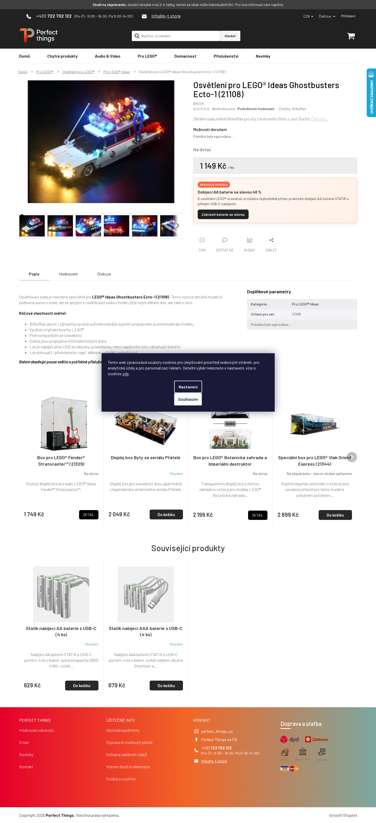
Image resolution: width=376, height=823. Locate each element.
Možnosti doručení (210, 129)
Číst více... (320, 118)
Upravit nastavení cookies (142, 815)
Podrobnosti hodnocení (255, 108)
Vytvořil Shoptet (343, 815)
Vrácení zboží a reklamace (128, 766)
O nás (24, 742)
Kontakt (26, 766)
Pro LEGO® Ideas (305, 304)
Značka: (292, 108)
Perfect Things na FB (219, 739)
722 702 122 (221, 747)
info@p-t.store (214, 760)
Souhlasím (188, 399)
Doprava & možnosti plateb (129, 742)
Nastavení (188, 386)
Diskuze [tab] (104, 273)
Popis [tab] (34, 273)
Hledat (230, 36)
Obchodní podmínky (123, 730)
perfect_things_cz (217, 731)
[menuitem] (24, 56)
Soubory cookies (121, 778)
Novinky (26, 754)
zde (125, 373)
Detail (88, 514)
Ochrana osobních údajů (126, 754)
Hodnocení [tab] (68, 273)
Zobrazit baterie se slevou (223, 214)
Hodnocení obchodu (36, 730)
